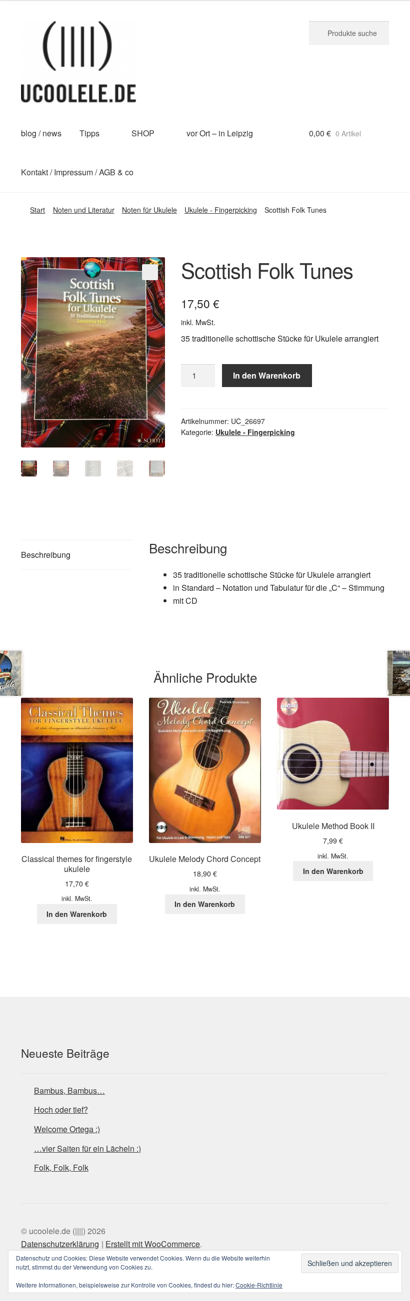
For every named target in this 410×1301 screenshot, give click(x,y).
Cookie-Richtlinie (259, 1285)
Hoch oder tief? (61, 1109)
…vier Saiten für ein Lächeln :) (87, 1148)
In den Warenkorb (266, 375)
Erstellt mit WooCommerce (153, 1244)
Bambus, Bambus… (69, 1090)
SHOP (143, 133)
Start (37, 210)
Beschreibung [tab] (45, 554)
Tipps (90, 133)
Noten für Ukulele (149, 210)
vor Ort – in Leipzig (219, 133)
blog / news (41, 133)
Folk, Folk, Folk (61, 1167)
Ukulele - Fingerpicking (220, 210)
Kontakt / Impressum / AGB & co (77, 172)
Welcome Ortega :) (67, 1129)
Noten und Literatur (83, 210)
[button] (150, 272)
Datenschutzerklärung (60, 1244)
